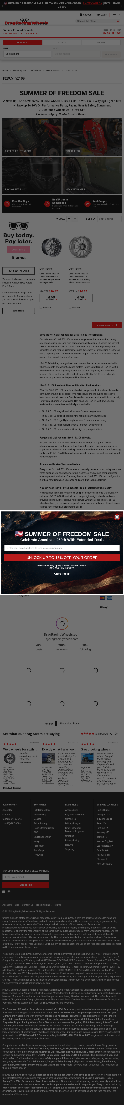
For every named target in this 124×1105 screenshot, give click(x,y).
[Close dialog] (117, 517)
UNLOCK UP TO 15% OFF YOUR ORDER (62, 557)
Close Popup (62, 573)
